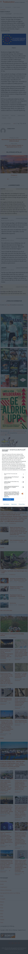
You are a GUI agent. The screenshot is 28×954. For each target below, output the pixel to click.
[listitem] (14, 474)
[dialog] (14, 477)
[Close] (25, 450)
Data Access (14, 504)
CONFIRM (8, 499)
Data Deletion (6, 504)
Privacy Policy (22, 504)
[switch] (23, 477)
